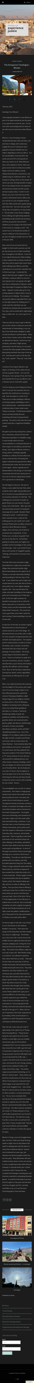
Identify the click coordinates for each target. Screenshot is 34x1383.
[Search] (24, 2)
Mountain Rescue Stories (11, 1316)
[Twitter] (15, 99)
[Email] (24, 99)
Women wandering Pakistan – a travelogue (17, 1264)
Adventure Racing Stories (11, 1322)
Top (17, 1379)
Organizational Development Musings (15, 1327)
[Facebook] (10, 99)
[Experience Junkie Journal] (17, 29)
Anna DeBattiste (17, 71)
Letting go (17, 1290)
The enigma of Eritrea (17, 1238)
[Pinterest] (19, 99)
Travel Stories (17, 61)
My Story (5, 1305)
